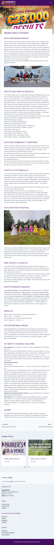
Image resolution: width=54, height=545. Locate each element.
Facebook (4, 516)
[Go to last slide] (4, 452)
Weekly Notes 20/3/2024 (9, 426)
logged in (11, 481)
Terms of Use (5, 504)
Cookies (4, 508)
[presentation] (14, 448)
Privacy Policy (5, 506)
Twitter (4, 518)
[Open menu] (51, 3)
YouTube (4, 522)
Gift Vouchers (5, 534)
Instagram (4, 520)
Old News (4, 530)
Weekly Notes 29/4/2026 (11, 459)
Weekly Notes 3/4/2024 (45, 426)
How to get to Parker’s (8, 532)
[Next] (50, 452)
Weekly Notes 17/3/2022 (38, 459)
